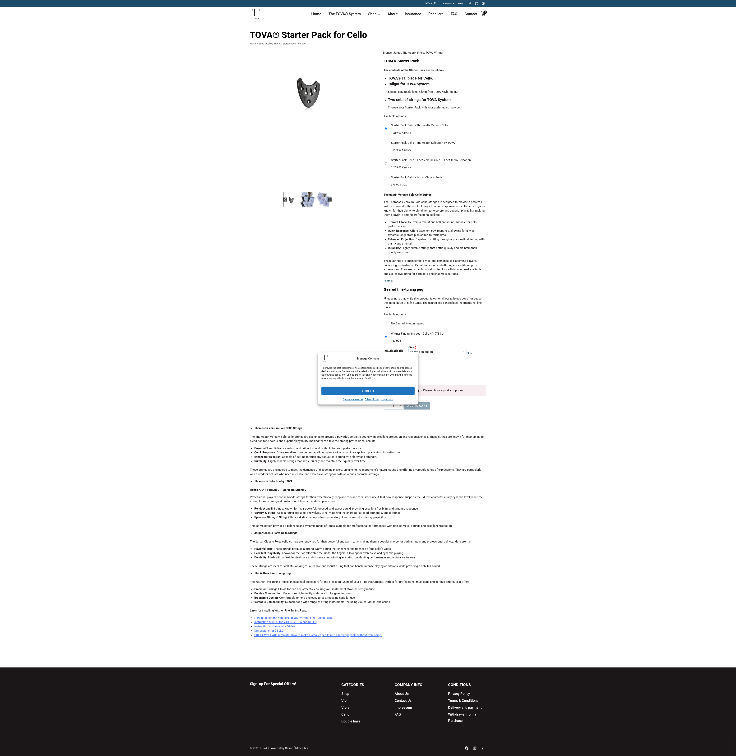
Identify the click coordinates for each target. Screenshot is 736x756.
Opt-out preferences (353, 399)
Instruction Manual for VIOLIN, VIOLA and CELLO (285, 622)
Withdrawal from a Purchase (462, 717)
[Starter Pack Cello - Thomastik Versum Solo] (435, 129)
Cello (345, 714)
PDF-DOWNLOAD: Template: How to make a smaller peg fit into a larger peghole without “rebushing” (318, 635)
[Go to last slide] (285, 199)
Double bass (350, 721)
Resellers (436, 14)
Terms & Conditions (463, 701)
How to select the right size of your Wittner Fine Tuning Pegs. (293, 618)
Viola (345, 707)
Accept (368, 391)
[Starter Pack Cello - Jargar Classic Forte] (435, 181)
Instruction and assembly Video (274, 626)
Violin (345, 701)
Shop (345, 694)
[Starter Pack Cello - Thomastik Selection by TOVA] (435, 146)
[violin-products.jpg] (307, 89)
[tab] (304, 187)
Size (412, 347)
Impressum (387, 399)
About (393, 14)
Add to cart (417, 405)
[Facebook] (470, 4)
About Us (402, 694)
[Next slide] (330, 199)
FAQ (454, 14)
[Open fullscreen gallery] (361, 186)
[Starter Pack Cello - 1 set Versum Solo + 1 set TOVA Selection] (435, 163)
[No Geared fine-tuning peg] (435, 323)
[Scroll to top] (726, 741)
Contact (471, 14)
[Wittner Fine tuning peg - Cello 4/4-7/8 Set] (435, 337)
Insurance (413, 14)
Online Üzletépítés (296, 748)
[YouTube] (483, 4)
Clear (469, 353)
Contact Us (403, 701)
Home (316, 14)
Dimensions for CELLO (268, 630)
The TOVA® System (345, 14)
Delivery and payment (465, 707)
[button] (291, 199)
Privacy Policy (372, 399)
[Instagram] (477, 4)
